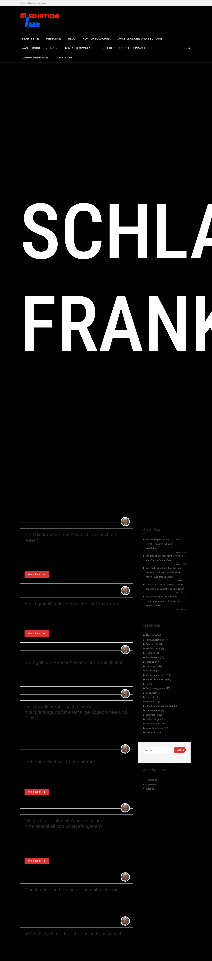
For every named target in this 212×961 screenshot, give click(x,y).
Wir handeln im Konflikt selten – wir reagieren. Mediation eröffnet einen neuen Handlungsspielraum (163, 572)
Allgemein (72, 525)
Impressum (151, 784)
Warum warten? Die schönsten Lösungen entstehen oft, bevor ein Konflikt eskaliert (163, 601)
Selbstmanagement (155, 688)
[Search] (189, 48)
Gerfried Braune (34, 525)
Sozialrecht (151, 692)
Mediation (68, 653)
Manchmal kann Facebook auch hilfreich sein (72, 889)
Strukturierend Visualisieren (160, 706)
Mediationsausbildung (157, 679)
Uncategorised (153, 710)
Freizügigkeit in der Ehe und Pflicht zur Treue (71, 603)
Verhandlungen (153, 719)
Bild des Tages (153, 648)
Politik (149, 684)
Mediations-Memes (155, 675)
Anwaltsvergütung (155, 639)
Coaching (150, 653)
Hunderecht (152, 666)
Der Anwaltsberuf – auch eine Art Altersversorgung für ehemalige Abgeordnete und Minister (76, 712)
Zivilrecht (150, 732)
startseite (150, 697)
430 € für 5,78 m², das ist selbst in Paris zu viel (73, 933)
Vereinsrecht (152, 714)
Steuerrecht (152, 701)
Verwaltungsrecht (154, 728)
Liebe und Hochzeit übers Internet (60, 761)
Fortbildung (151, 661)
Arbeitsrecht (82, 811)
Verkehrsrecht (153, 723)
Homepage (151, 780)
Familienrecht (76, 594)
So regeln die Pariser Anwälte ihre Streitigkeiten (74, 662)
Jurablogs (151, 788)
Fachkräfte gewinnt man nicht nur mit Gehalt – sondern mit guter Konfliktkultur (164, 544)
